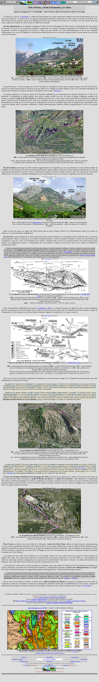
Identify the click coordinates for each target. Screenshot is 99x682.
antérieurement (37, 222)
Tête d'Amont (68, 252)
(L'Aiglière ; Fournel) (17, 659)
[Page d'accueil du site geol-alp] (26, 2)
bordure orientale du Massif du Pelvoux (60, 602)
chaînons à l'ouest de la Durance (76, 601)
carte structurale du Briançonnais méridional (52, 597)
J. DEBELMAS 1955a (73, 362)
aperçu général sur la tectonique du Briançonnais (31, 601)
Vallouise (57, 91)
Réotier (74, 578)
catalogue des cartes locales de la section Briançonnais (49, 653)
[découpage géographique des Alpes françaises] (44, 1)
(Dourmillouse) (24, 661)
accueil (26, 665)
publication (75, 651)
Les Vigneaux (75, 657)
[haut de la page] (98, 2)
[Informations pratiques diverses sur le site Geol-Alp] (35, 3)
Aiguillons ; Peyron (75, 661)
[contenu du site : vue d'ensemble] (40, 3)
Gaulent (66, 578)
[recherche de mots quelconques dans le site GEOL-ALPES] (63, 2)
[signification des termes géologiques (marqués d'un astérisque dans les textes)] (53, 3)
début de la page (49, 665)
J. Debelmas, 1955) (44, 308)
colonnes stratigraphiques (39, 599)
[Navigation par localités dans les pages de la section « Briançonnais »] (94, 3)
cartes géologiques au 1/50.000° (37, 608)
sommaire (65, 665)
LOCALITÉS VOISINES (49, 659)
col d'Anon (49, 661)
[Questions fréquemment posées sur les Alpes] (49, 2)
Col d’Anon (81, 468)
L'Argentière (24, 17)
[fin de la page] (1, 2)
